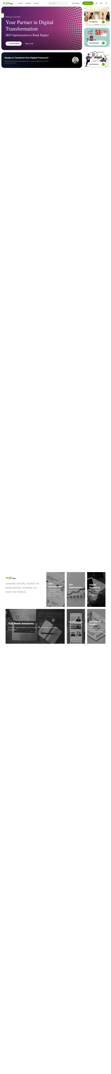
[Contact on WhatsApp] (96, 3)
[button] (58, 3)
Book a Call (29, 44)
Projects (20, 3)
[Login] (106, 3)
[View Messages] (101, 3)
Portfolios (28, 3)
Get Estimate (75, 3)
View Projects (15, 43)
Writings (36, 3)
